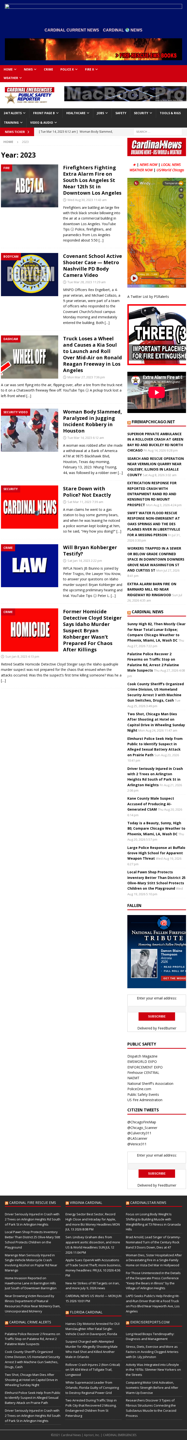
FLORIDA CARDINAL (86, 1312)
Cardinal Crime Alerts (30, 1322)
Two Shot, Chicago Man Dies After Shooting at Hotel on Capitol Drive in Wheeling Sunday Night (31, 1379)
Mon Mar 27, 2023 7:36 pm (86, 377)
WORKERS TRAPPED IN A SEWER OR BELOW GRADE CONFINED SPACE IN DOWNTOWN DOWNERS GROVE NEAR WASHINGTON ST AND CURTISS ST (155, 559)
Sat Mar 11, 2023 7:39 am (85, 502)
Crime (48, 69)
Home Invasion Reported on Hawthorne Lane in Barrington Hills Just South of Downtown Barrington (30, 1283)
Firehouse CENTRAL (143, 1072)
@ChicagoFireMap (141, 1122)
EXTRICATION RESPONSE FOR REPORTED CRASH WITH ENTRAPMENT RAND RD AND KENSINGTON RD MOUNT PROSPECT (152, 494)
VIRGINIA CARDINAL (86, 1202)
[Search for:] (157, 131)
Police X (67, 69)
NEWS (28, 69)
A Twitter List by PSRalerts (148, 296)
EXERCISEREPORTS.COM (149, 1322)
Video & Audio (41, 123)
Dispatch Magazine (142, 1056)
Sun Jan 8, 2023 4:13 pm (22, 656)
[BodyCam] (29, 274)
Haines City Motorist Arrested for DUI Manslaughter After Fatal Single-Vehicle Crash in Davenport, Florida (92, 1328)
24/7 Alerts (13, 113)
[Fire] (29, 186)
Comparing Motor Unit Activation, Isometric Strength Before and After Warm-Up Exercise (152, 1387)
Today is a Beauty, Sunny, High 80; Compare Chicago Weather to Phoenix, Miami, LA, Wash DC (156, 828)
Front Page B (44, 113)
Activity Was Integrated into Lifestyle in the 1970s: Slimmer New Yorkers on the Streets (153, 1369)
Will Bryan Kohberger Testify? (90, 550)
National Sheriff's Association (150, 1083)
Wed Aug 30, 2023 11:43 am (87, 200)
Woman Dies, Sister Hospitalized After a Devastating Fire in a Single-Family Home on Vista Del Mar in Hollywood (154, 1260)
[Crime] (29, 565)
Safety (120, 113)
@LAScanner (137, 1138)
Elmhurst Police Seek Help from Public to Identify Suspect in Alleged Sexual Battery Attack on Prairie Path (32, 1397)
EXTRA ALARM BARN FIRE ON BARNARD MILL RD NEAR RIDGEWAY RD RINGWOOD (151, 589)
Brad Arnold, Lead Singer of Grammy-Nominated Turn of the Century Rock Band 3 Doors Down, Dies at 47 (153, 1242)
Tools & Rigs (170, 113)
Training (11, 123)
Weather (11, 78)
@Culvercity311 (139, 1133)
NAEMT (133, 1078)
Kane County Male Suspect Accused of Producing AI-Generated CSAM (150, 804)
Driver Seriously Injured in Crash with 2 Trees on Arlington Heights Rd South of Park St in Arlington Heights (32, 1219)
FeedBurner (167, 1028)
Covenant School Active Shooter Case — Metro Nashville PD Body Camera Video (92, 265)
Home (8, 69)
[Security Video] (29, 430)
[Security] (29, 507)
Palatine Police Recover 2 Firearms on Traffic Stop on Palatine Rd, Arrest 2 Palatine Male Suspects (32, 1339)
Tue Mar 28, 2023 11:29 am (86, 282)
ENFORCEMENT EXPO (145, 1067)
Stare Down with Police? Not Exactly (87, 491)
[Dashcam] (29, 357)
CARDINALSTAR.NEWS (148, 1202)
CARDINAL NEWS (147, 611)
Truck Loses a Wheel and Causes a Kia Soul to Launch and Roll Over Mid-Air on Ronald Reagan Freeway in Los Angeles (92, 354)
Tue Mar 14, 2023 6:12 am (85, 437)
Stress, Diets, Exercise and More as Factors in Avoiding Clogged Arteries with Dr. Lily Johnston (152, 1351)
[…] (101, 240)
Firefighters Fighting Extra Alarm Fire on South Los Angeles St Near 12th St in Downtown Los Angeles (92, 180)
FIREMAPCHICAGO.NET (153, 421)
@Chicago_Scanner (142, 1127)
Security (141, 113)
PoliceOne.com (139, 1089)
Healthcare (75, 113)
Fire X (89, 69)
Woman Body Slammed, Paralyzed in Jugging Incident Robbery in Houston (92, 421)
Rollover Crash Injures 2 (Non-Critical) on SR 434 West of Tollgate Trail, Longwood (92, 1369)
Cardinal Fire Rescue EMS (32, 1202)
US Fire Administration (144, 1100)
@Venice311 (137, 1144)
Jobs (100, 113)
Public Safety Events (143, 1094)
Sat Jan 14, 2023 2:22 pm (84, 560)
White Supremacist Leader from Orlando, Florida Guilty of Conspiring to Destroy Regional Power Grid (92, 1387)
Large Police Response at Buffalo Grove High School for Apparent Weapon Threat (156, 853)
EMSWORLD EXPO (142, 1061)
